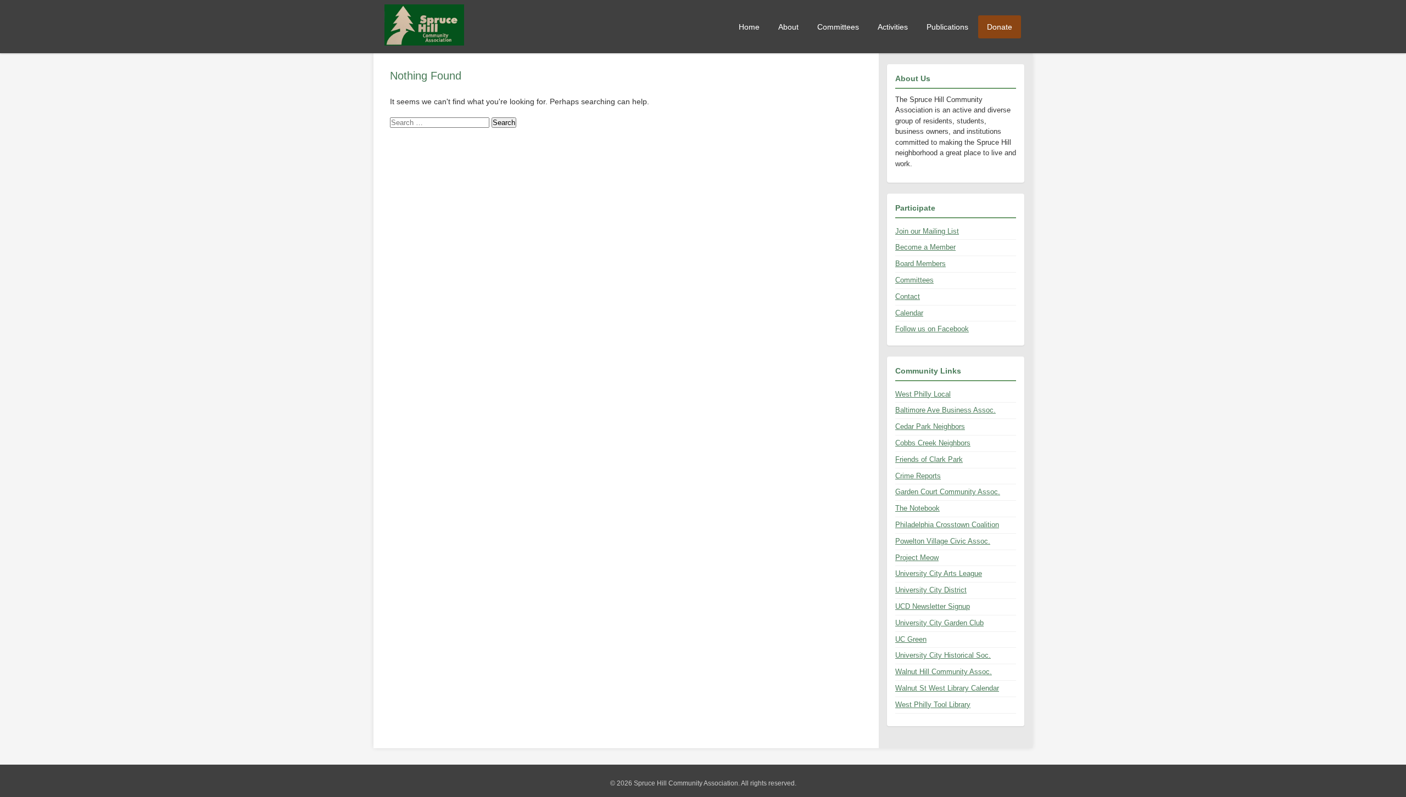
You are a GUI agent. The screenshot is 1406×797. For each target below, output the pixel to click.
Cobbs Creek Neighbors (932, 443)
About (788, 26)
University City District (931, 590)
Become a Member (925, 247)
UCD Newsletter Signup (932, 606)
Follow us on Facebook (932, 329)
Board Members (920, 263)
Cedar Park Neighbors (930, 426)
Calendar (909, 313)
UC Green (911, 639)
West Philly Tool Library (932, 704)
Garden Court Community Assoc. (947, 492)
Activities (893, 26)
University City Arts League (938, 573)
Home (749, 26)
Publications (947, 26)
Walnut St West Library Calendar (947, 688)
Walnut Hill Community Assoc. (943, 672)
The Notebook (917, 508)
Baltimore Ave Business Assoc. (945, 410)
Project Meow (917, 557)
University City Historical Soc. (943, 655)
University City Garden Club (939, 623)
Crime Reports (918, 476)
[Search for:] (441, 122)
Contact (907, 296)
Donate (999, 26)
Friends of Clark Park (929, 459)
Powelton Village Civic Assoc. (942, 541)
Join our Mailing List (927, 231)
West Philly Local (923, 394)
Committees (838, 26)
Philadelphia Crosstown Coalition (947, 525)
